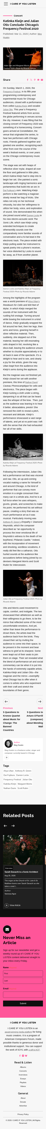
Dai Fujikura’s (9, 190)
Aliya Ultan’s (34, 301)
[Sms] (38, 80)
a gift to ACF (34, 1050)
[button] (6, 4)
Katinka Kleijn (21, 106)
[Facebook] (28, 80)
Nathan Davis (31, 382)
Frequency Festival (11, 92)
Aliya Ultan (9, 771)
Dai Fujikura (9, 775)
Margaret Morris (25, 784)
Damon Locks (33, 215)
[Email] (42, 80)
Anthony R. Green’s (12, 522)
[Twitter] (31, 80)
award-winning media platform (18, 1032)
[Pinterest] (35, 80)
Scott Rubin (23, 788)
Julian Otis (8, 109)
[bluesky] (26, 1056)
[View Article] (23, 872)
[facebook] (20, 1056)
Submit (23, 1003)
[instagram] (23, 1056)
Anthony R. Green (23, 771)
